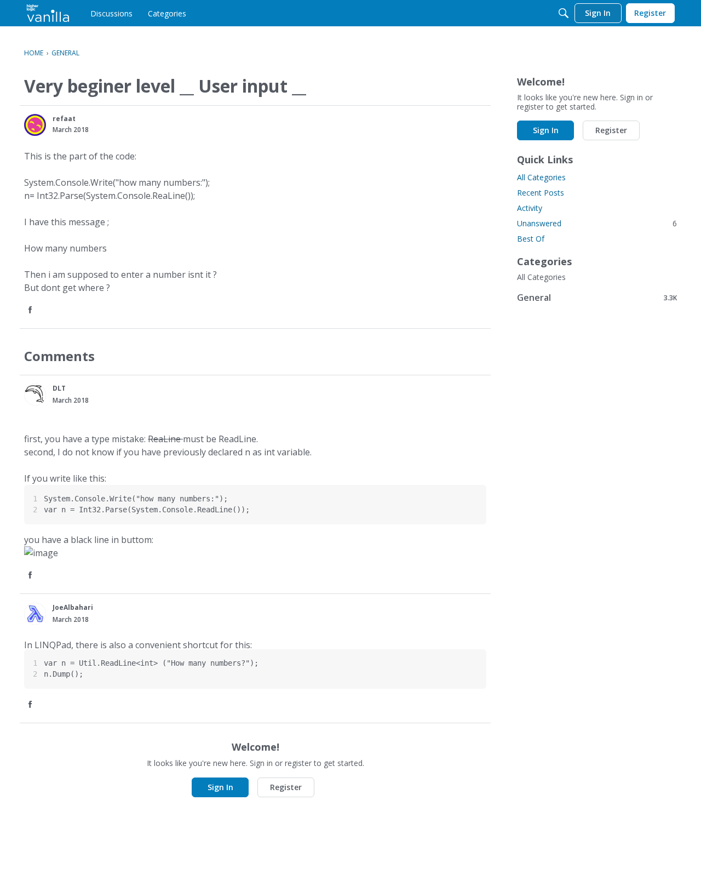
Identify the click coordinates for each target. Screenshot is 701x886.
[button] (35, 125)
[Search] (563, 13)
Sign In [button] (220, 787)
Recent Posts (540, 192)
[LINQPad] (48, 13)
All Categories (541, 177)
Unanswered (597, 223)
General (597, 297)
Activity (529, 208)
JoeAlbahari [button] (73, 607)
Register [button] (286, 787)
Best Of (530, 238)
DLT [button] (59, 388)
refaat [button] (64, 118)
